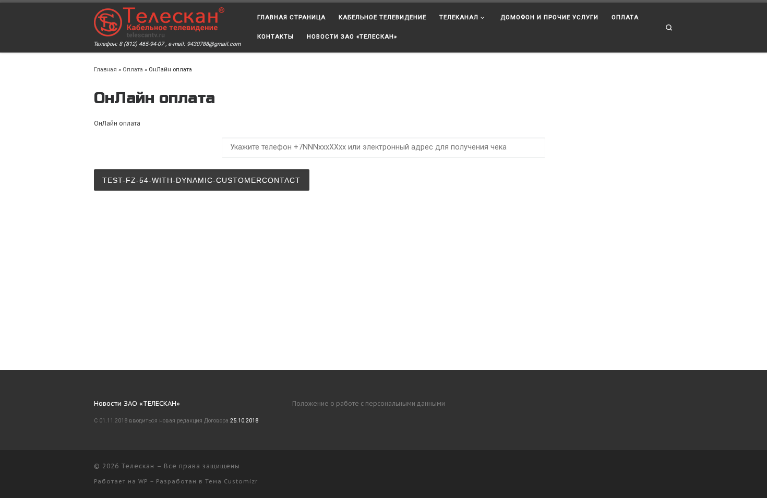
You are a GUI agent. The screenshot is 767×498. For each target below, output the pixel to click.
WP (143, 481)
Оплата (133, 69)
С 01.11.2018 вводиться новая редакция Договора (161, 420)
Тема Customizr (231, 481)
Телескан (137, 466)
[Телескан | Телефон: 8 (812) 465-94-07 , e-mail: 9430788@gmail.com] (159, 21)
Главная (105, 69)
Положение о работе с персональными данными (368, 403)
